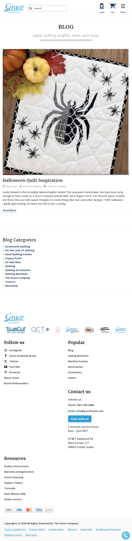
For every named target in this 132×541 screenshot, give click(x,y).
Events (72, 377)
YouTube (14, 366)
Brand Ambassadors (16, 383)
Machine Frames (78, 361)
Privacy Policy (37, 529)
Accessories (75, 372)
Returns (72, 529)
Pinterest (14, 372)
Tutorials (9, 488)
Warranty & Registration (19, 471)
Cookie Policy (56, 529)
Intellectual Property (108, 529)
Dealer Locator (13, 499)
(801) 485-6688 (85, 405)
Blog (70, 350)
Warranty (31, 535)
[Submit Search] (30, 8)
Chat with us (80, 419)
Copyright (86, 529)
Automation (75, 366)
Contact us (74, 399)
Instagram (15, 350)
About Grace (11, 377)
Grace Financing (13, 477)
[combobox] (47, 8)
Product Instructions (16, 466)
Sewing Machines (78, 355)
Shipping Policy (13, 535)
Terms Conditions (15, 529)
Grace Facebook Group (22, 355)
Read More (9, 210)
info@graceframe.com (89, 411)
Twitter (13, 361)
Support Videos (13, 482)
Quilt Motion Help (15, 493)
